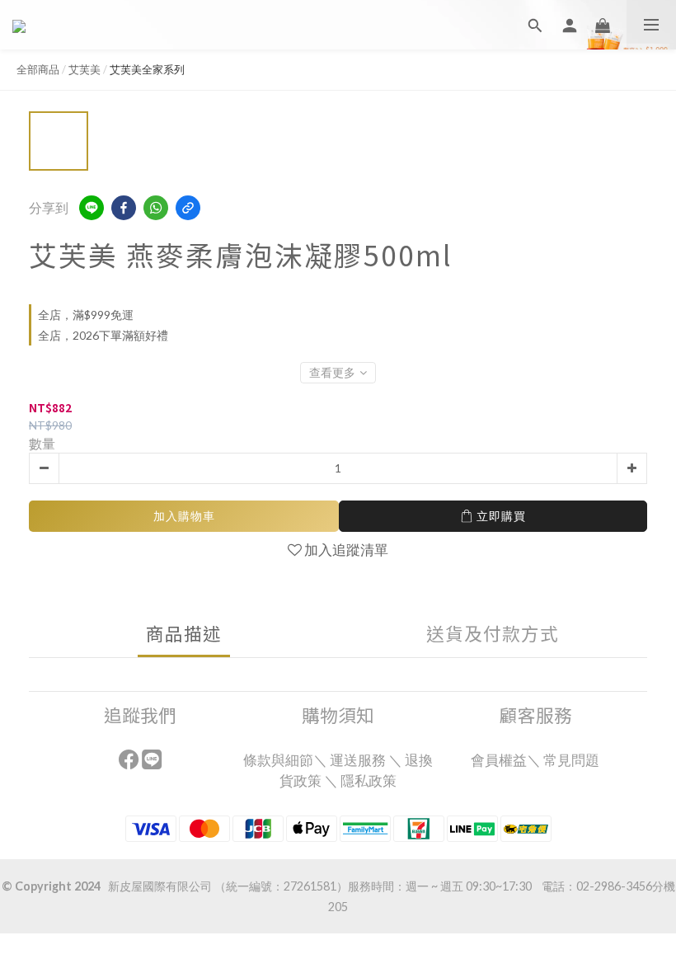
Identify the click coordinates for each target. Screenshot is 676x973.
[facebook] (123, 207)
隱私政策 (368, 780)
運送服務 (358, 760)
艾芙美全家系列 (147, 69)
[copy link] (188, 207)
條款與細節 (278, 760)
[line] (91, 207)
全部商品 (37, 69)
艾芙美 (84, 69)
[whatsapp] (155, 207)
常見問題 (572, 760)
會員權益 (499, 760)
